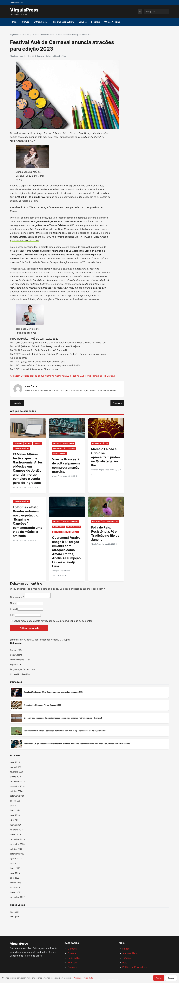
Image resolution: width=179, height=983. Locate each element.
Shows (28, 443)
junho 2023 (15, 868)
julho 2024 (15, 805)
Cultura (25, 22)
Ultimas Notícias (59, 56)
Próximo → (117, 403)
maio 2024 (15, 815)
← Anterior (17, 403)
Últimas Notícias (112, 22)
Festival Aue (78, 375)
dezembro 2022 (17, 897)
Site (12, 615)
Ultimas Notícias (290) (20, 674)
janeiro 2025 (15, 776)
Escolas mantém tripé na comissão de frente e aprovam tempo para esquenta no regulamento (65, 731)
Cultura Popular (110, 522)
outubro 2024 (16, 791)
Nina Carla (14, 56)
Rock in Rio (74, 958)
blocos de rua (37, 375)
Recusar (171, 978)
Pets (124, 962)
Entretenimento (41, 22)
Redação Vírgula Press (100, 470)
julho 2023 (15, 863)
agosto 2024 (16, 801)
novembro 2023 (17, 844)
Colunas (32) (16, 650)
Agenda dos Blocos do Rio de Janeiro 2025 (42, 705)
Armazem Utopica (19, 375)
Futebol (126, 948)
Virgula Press (18, 487)
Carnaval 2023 (63, 375)
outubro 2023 (16, 849)
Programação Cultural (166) (22, 669)
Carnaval (40, 56)
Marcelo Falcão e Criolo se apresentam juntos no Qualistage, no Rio (105, 457)
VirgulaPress (24, 10)
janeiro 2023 (15, 892)
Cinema (72, 953)
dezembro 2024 (17, 781)
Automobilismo (130, 953)
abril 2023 (14, 878)
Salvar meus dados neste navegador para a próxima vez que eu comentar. (53, 620)
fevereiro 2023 (16, 887)
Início (15, 22)
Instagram (14, 916)
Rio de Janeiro (59, 454)
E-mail (13, 609)
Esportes (95, 22)
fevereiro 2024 (16, 829)
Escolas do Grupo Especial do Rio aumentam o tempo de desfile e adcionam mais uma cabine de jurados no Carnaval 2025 (77, 744)
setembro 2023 (17, 854)
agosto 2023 (16, 858)
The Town (73, 962)
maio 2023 (15, 873)
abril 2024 (14, 820)
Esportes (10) (16, 664)
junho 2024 (15, 810)
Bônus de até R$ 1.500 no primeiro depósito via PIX (55, 236)
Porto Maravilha (93, 375)
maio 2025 (15, 762)
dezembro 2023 (17, 839)
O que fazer (68, 443)
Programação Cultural (63, 22)
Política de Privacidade (134, 967)
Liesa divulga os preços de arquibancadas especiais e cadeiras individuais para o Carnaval (63, 718)
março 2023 (15, 882)
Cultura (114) (16, 655)
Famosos (72, 967)
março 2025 (15, 767)
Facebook (14, 912)
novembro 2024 (17, 786)
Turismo (37, 443)
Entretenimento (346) (20, 659)
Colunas (83, 22)
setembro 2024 (17, 796)
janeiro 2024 (15, 834)
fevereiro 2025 (16, 772)
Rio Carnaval (109, 375)
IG (140, 12)
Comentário (17, 597)
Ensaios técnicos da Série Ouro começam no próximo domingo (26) (53, 692)
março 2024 (15, 825)
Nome (13, 603)
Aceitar (159, 978)
